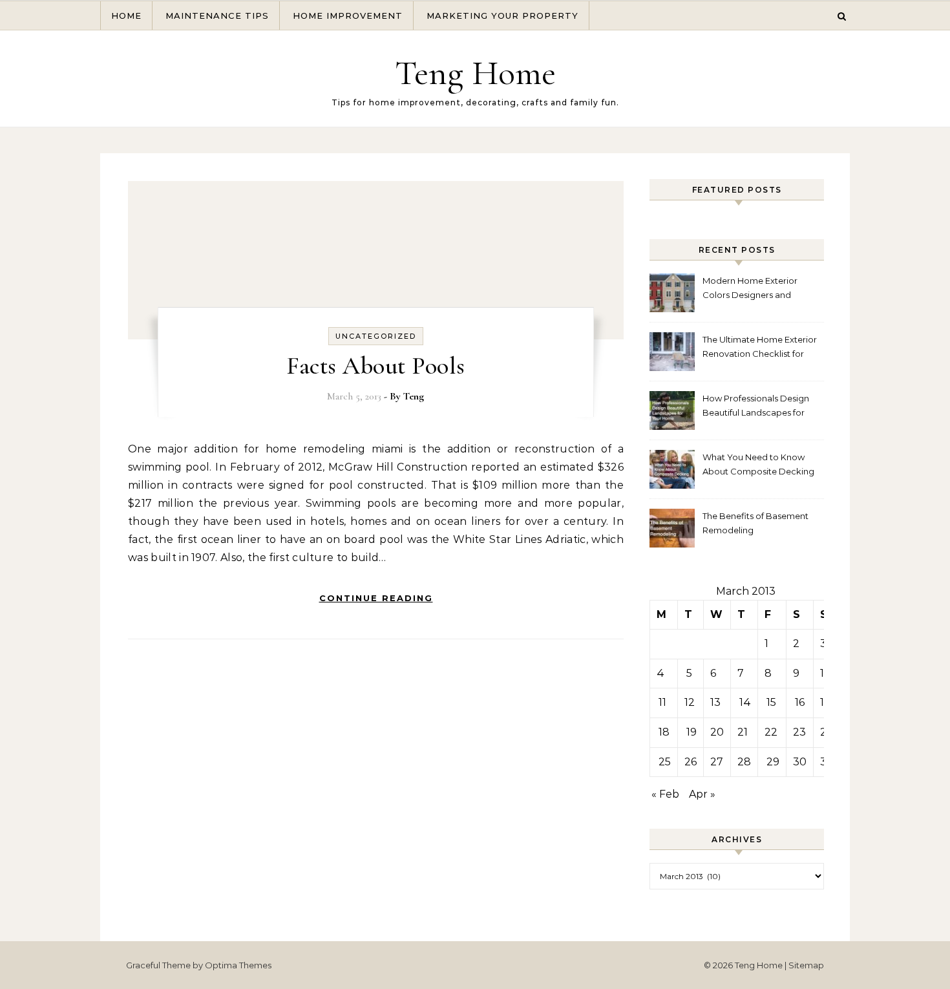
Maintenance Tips (217, 15)
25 (665, 762)
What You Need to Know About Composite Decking (758, 464)
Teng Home (475, 73)
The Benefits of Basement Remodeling (755, 523)
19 (691, 732)
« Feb (665, 794)
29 (772, 762)
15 (771, 702)
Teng (413, 396)
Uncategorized (375, 336)
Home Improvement (348, 15)
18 (664, 732)
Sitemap (806, 965)
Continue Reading (376, 598)
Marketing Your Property (502, 15)
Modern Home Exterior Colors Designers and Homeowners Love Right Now (753, 289)
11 (662, 702)
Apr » (702, 794)
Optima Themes (238, 965)
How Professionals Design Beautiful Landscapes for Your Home (755, 407)
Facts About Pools (375, 366)
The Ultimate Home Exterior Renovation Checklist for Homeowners (759, 348)
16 (800, 702)
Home (126, 15)
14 (745, 702)
